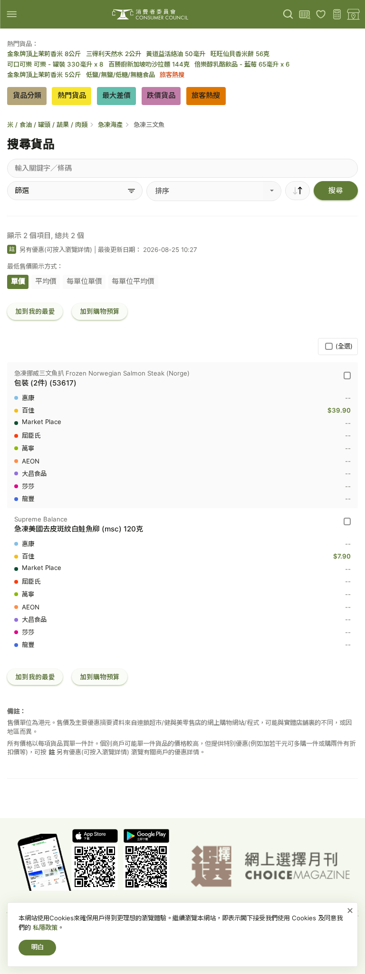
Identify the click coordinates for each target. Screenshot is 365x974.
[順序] (297, 190)
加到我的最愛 (35, 311)
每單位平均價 (133, 281)
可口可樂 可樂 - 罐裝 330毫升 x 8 (55, 64)
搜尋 (335, 190)
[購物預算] (337, 14)
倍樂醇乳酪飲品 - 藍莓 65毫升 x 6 (241, 64)
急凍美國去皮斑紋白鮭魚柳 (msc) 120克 (78, 528)
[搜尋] (288, 14)
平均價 (46, 281)
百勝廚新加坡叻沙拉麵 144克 (149, 64)
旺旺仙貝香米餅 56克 (240, 54)
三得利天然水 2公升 (113, 54)
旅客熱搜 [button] (206, 95)
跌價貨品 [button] (161, 95)
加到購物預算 (100, 311)
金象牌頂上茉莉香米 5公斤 (44, 74)
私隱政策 (45, 927)
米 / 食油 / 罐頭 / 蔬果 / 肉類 (47, 124)
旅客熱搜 (172, 74)
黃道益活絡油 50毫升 (175, 54)
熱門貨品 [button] (72, 95)
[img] (11, 14)
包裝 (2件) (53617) (45, 382)
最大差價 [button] (116, 95)
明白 (37, 947)
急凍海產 (110, 124)
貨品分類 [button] (27, 95)
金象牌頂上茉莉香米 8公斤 (44, 54)
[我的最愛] (321, 14)
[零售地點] (353, 14)
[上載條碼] (304, 14)
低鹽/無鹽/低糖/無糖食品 (120, 74)
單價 (18, 281)
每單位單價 (84, 281)
